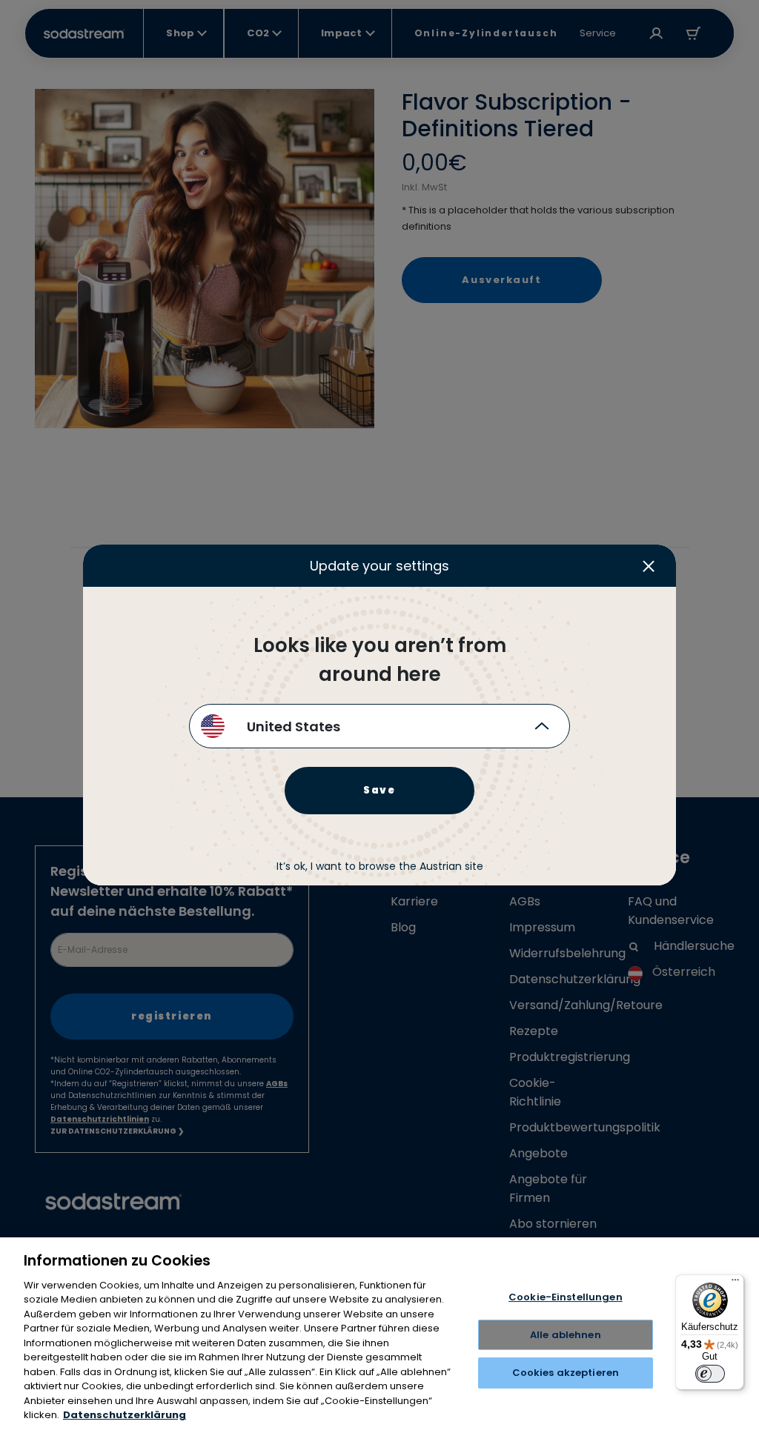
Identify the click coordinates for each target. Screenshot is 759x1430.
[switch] (710, 1374)
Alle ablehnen (565, 1335)
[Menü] (735, 1283)
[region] (379, 1333)
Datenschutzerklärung (124, 1415)
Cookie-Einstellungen (565, 1297)
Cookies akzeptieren (565, 1373)
